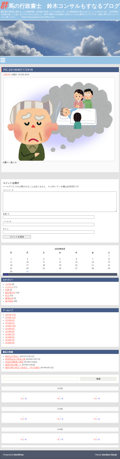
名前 (6, 214)
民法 (7, 295)
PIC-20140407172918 (18, 69)
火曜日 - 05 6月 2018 (20, 75)
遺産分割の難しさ (13, 365)
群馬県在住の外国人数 (15, 359)
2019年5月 (10, 323)
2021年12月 (10, 314)
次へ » (13, 162)
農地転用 (9, 298)
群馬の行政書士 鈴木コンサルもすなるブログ (60, 4)
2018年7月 (10, 334)
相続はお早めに (12, 356)
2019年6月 (10, 320)
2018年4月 (10, 343)
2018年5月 (10, 340)
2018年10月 (10, 326)
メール (7, 221)
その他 (8, 284)
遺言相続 (9, 301)
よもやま (9, 287)
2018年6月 (10, 337)
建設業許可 (10, 292)
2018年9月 (10, 329)
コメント (8, 190)
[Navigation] (2, 60)
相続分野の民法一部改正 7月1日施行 (22, 367)
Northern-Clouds (109, 455)
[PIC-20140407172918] (59, 119)
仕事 (7, 290)
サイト (6, 229)
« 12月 (5, 274)
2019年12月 (10, 317)
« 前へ (6, 162)
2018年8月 (10, 331)
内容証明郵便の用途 (14, 362)
